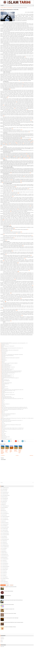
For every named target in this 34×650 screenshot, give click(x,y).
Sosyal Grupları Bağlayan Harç (11, 450)
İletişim (2, 641)
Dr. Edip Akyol (3, 504)
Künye (2, 640)
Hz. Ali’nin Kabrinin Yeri (7, 595)
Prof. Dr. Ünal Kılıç (3, 575)
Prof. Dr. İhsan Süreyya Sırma (4, 495)
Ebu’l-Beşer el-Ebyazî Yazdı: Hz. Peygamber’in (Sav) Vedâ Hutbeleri (2, 451)
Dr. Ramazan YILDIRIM (4, 507)
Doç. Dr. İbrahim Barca (4, 498)
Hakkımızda (2, 638)
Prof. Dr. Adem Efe (3, 560)
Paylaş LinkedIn (25, 441)
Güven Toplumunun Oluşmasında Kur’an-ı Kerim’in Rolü (9, 9)
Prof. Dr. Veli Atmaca (3, 572)
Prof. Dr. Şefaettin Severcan (4, 578)
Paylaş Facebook (4, 441)
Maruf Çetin (2, 646)
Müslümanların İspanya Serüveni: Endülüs (10, 613)
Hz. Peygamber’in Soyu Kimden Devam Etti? (10, 586)
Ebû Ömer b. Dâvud (3, 490)
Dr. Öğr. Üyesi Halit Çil (3, 537)
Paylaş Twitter (11, 441)
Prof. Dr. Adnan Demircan (4, 492)
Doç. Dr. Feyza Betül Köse (4, 519)
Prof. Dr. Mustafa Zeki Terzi (4, 545)
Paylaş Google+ (18, 441)
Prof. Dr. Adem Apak (3, 489)
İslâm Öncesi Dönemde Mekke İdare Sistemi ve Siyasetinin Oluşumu (13, 622)
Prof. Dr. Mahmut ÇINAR (4, 530)
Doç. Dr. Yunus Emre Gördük (4, 534)
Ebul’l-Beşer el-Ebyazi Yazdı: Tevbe (15, 450)
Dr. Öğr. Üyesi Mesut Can (4, 554)
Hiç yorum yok (2, 10)
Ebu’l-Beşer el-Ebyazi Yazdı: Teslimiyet (6, 450)
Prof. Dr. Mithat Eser (3, 542)
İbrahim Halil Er (3, 510)
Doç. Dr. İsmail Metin (3, 548)
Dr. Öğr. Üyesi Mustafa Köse (4, 539)
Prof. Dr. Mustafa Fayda (4, 569)
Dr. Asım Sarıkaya (3, 549)
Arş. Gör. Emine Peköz (4, 525)
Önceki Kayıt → (32, 455)
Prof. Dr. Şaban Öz (3, 501)
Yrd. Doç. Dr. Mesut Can (4, 581)
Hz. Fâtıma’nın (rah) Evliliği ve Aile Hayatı (10, 626)
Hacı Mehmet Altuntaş (4, 557)
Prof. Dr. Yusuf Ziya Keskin (4, 513)
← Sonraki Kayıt (2, 455)
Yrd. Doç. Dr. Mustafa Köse (4, 546)
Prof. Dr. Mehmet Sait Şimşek (4, 566)
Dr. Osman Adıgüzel (3, 536)
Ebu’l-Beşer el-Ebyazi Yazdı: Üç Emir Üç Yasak (20, 451)
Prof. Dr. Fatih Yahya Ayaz (4, 563)
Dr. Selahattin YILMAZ (3, 552)
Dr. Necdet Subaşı (3, 551)
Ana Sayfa (2, 7)
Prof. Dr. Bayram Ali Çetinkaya (4, 516)
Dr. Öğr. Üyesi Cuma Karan (4, 522)
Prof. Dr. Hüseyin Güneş (4, 528)
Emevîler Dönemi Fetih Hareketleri (9, 604)
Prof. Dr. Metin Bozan (3, 540)
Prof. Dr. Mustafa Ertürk (4, 543)
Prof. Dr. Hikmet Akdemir (9, 7)
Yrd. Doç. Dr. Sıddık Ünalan (4, 531)
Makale (5, 7)
